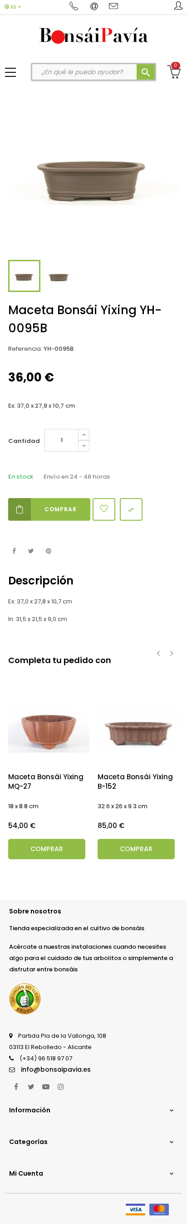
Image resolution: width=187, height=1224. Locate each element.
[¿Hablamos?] (75, 6)
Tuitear (31, 551)
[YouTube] (46, 1086)
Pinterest (48, 551)
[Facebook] (16, 1086)
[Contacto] (113, 6)
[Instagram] (61, 1086)
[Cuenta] (178, 7)
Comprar (60, 509)
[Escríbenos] (95, 6)
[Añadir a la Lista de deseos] (104, 509)
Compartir (14, 551)
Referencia (24, 348)
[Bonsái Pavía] (93, 35)
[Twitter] (31, 1086)
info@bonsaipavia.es (56, 1069)
